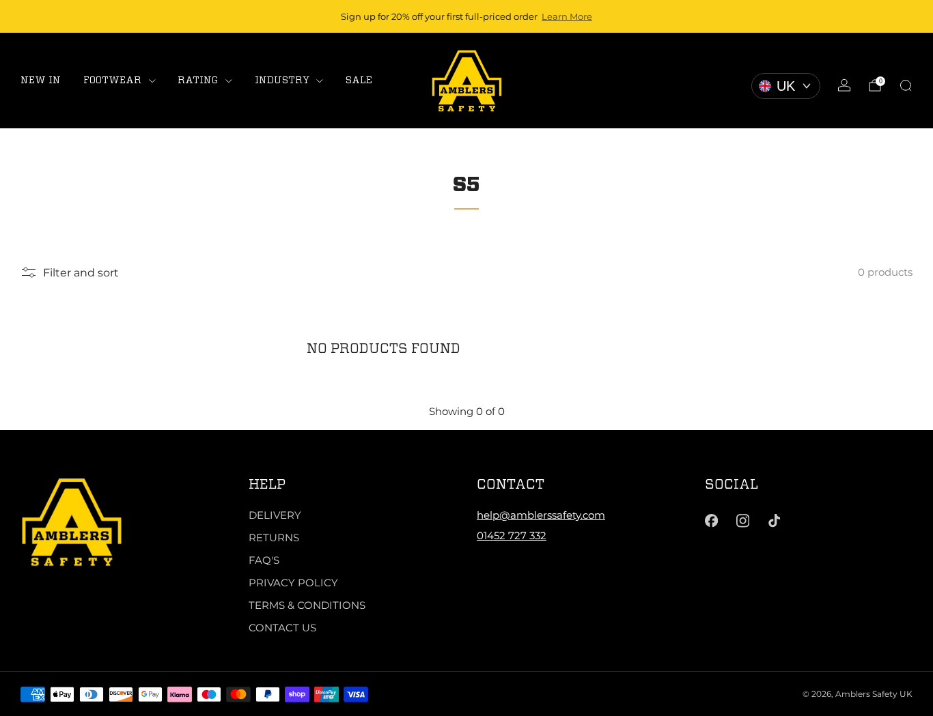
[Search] (906, 85)
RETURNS (274, 537)
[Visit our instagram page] (742, 520)
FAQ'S (264, 560)
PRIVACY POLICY (293, 582)
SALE (359, 79)
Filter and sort (81, 272)
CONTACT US (282, 627)
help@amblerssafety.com (541, 515)
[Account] (844, 85)
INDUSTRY (282, 79)
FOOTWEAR (112, 79)
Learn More (567, 16)
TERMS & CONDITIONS (307, 605)
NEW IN (40, 79)
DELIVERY (275, 515)
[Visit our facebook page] (711, 520)
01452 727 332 (511, 535)
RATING (198, 79)
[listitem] (466, 16)
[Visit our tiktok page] (774, 520)
